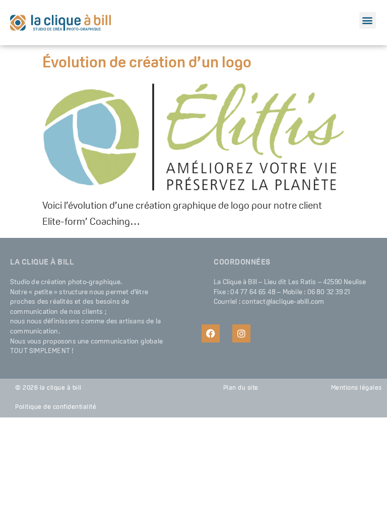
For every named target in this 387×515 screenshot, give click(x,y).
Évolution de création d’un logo (146, 63)
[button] (367, 20)
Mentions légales (356, 388)
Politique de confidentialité (55, 407)
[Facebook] (211, 333)
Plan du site (241, 388)
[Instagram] (241, 333)
